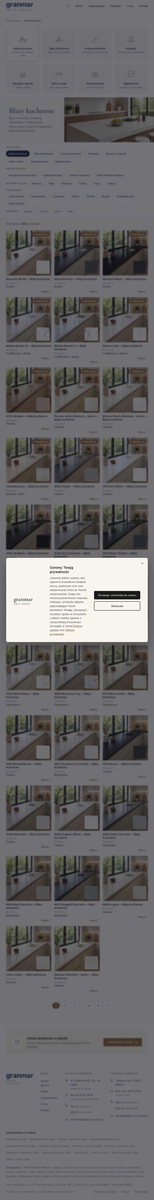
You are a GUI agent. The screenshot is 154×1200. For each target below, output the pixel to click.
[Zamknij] (142, 563)
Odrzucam (117, 605)
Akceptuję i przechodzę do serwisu (117, 595)
